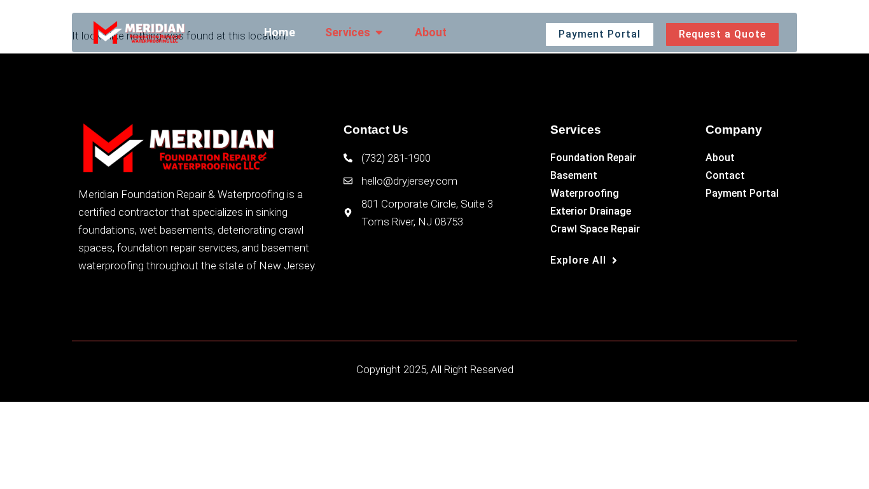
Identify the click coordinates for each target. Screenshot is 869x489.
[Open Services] (379, 32)
